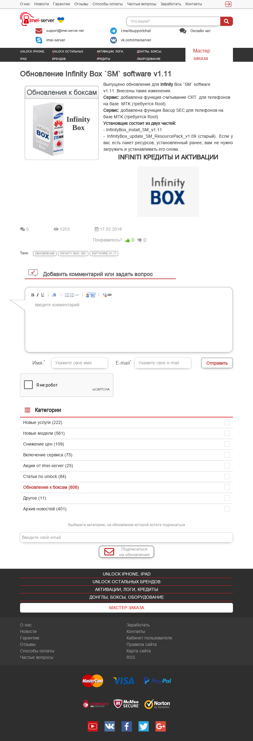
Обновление (45, 253)
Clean (104, 294)
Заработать (170, 4)
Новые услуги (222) (42, 422)
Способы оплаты (108, 4)
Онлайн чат (200, 30)
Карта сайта (138, 650)
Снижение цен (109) (43, 444)
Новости (41, 4)
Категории (48, 410)
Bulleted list (66, 294)
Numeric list (71, 294)
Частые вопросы (141, 4)
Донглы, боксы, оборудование (126, 597)
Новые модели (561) (44, 433)
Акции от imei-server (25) (48, 465)
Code (93, 294)
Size (54, 294)
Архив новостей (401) (45, 508)
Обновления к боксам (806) (51, 487)
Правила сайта (141, 644)
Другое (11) (34, 498)
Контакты (193, 4)
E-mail (123, 362)
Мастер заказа (201, 54)
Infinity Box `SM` (73, 253)
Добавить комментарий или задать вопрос (98, 274)
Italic (37, 294)
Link (109, 294)
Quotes (88, 294)
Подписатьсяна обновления (134, 551)
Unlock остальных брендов (126, 581)
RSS (130, 657)
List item (76, 294)
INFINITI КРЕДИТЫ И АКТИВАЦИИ (168, 157)
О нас (25, 4)
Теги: (24, 253)
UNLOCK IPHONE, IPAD (127, 573)
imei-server (55, 40)
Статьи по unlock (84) (44, 476)
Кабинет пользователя (149, 637)
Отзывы (81, 4)
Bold (32, 294)
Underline (42, 294)
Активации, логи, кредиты (126, 589)
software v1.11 (104, 253)
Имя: (38, 362)
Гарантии (61, 4)
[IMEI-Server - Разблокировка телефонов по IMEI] (46, 18)
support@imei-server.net (64, 30)
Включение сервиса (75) (48, 454)
